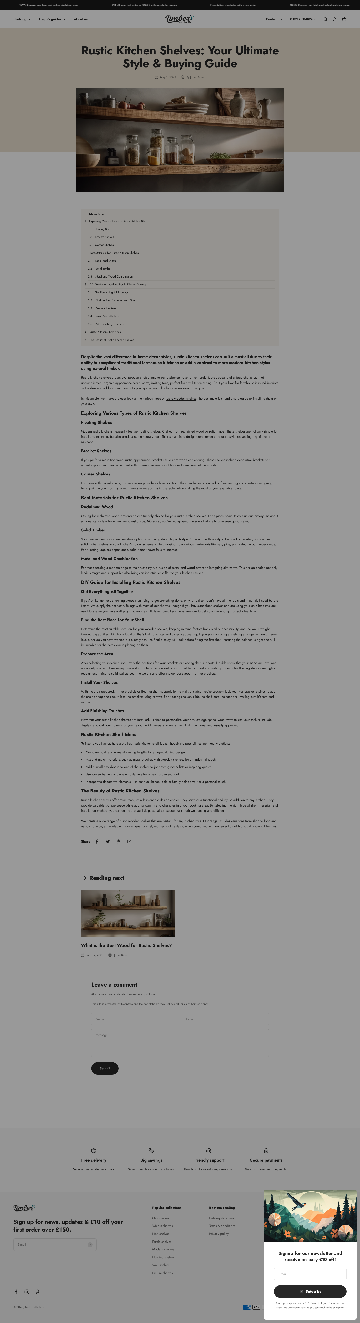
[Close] (348, 1198)
